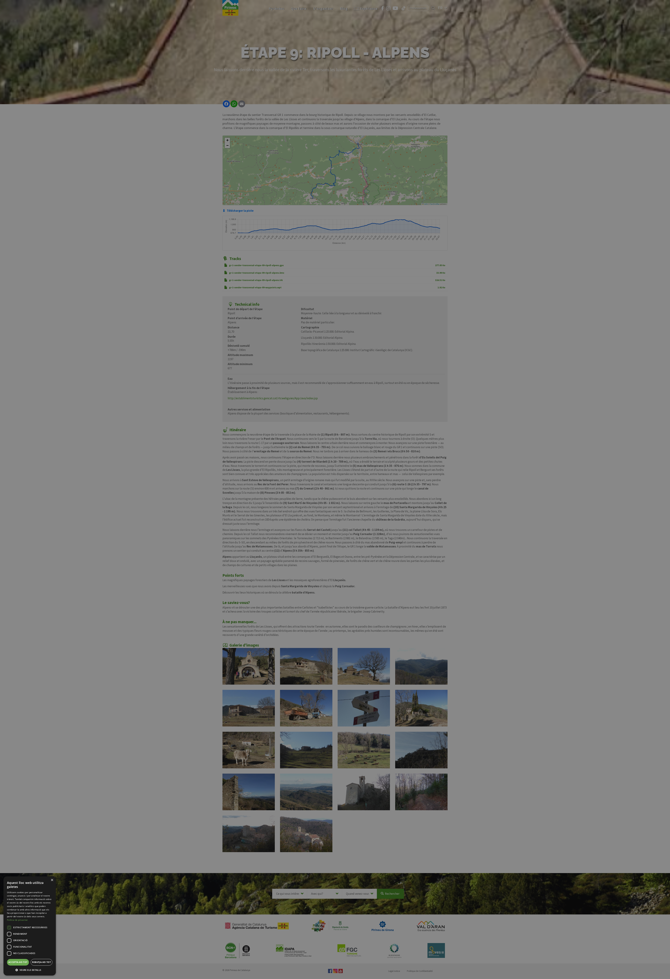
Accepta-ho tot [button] (18, 962)
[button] (29, 970)
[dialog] (29, 926)
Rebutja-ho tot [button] (41, 962)
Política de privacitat (17, 919)
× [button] (52, 880)
